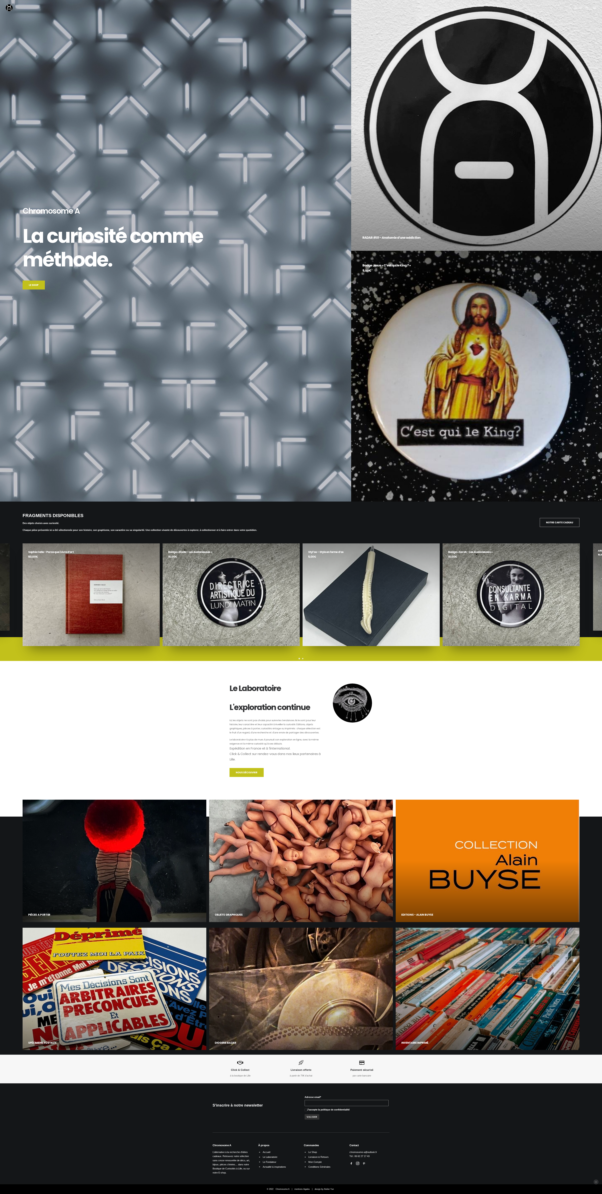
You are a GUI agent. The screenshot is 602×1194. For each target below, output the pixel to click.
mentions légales (302, 1189)
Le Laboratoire (270, 1157)
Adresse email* (313, 1097)
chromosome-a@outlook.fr (363, 1152)
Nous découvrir (246, 772)
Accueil (266, 1152)
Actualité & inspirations (274, 1166)
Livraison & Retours (318, 1157)
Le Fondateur (269, 1162)
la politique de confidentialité (334, 1109)
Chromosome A (283, 1189)
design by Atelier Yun (324, 1189)
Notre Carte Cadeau (559, 522)
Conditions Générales (319, 1166)
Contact (354, 1145)
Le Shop (34, 285)
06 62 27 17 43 (362, 1156)
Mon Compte (315, 1162)
